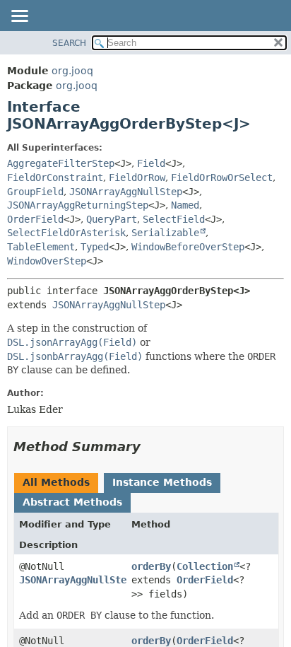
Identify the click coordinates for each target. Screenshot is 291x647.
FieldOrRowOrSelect (222, 177)
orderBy (151, 566)
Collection (205, 566)
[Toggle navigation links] (19, 17)
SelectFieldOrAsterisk (66, 232)
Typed (95, 246)
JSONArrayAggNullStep (125, 191)
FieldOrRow (137, 177)
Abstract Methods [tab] (72, 502)
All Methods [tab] (56, 482)
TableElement (41, 246)
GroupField (35, 191)
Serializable (165, 232)
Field (151, 163)
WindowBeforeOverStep (187, 246)
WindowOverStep (46, 261)
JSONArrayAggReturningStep (77, 205)
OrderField (35, 219)
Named (185, 205)
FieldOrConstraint (55, 177)
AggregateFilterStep (60, 163)
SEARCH (69, 43)
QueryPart (111, 219)
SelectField (174, 219)
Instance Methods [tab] (162, 482)
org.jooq (72, 70)
